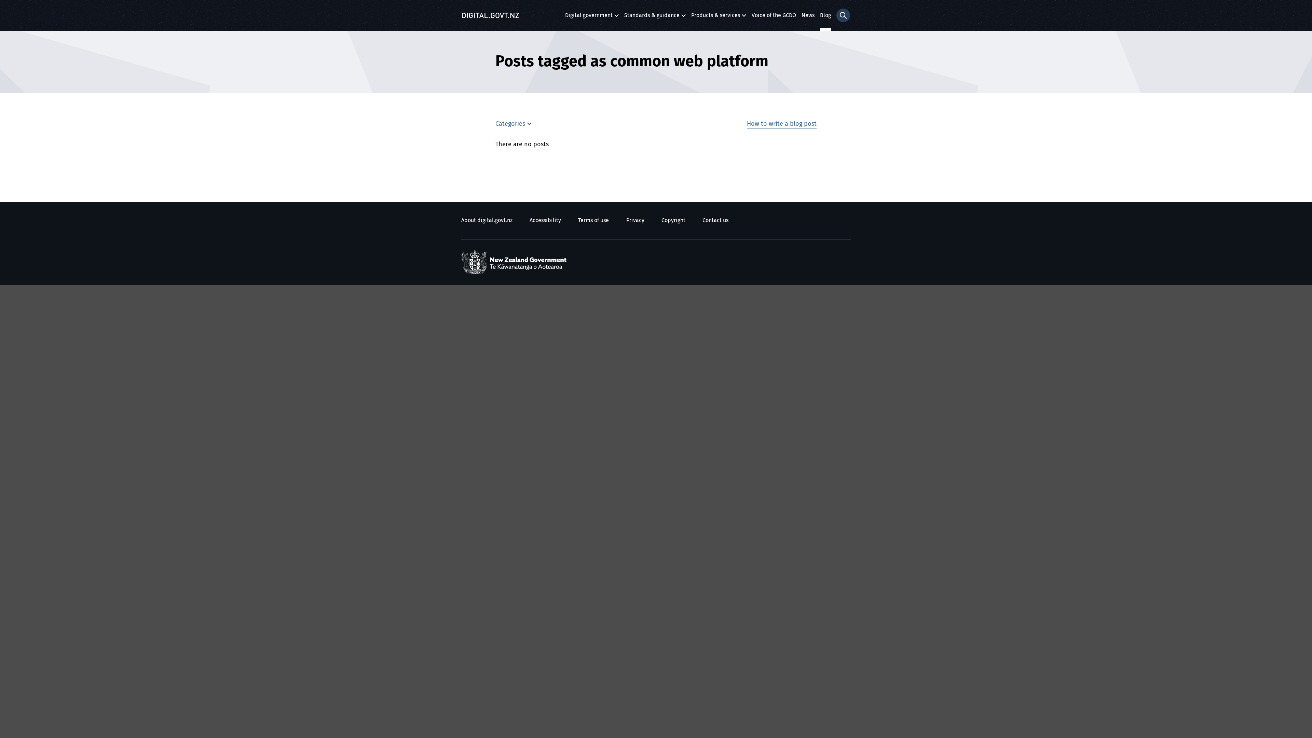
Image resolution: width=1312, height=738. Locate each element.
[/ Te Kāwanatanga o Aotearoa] (515, 262)
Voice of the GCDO (774, 15)
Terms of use (593, 220)
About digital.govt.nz (486, 220)
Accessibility (545, 220)
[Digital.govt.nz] (490, 15)
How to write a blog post (782, 124)
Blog (825, 15)
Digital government (589, 17)
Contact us (715, 220)
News (808, 15)
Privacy (635, 220)
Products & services (715, 17)
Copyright (673, 220)
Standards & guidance (652, 17)
